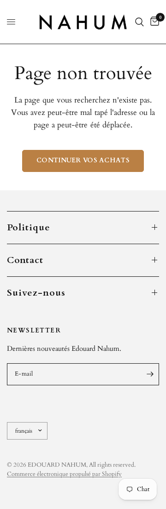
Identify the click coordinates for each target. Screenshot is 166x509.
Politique (28, 227)
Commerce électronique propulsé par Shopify (64, 474)
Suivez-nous (36, 292)
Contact (25, 260)
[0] (153, 22)
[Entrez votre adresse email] (150, 374)
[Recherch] (139, 22)
